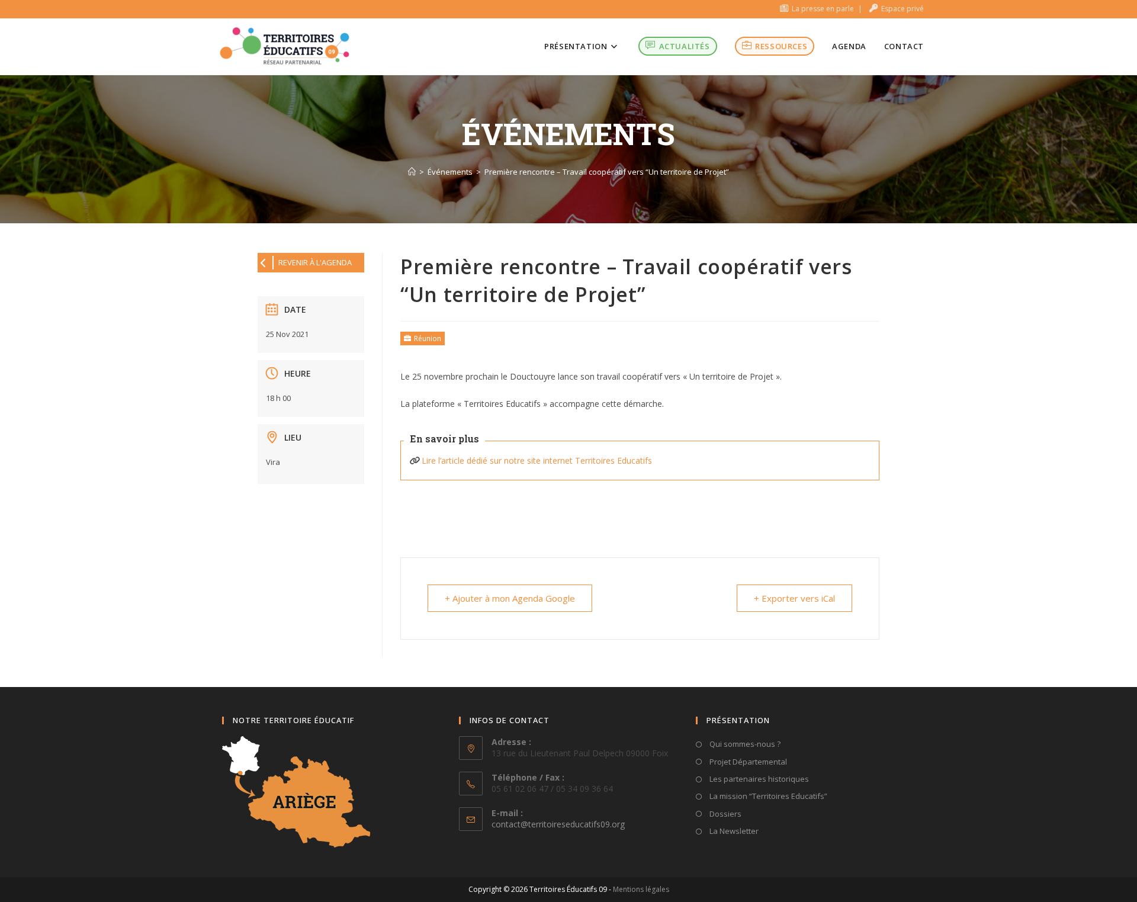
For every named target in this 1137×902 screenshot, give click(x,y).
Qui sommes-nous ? (744, 744)
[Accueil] (412, 171)
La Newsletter (733, 831)
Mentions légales (641, 889)
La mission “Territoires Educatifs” (767, 796)
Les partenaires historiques (758, 778)
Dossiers (724, 813)
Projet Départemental (747, 761)
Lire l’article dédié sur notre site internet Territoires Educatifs (537, 460)
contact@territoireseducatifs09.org (558, 824)
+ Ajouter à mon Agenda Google (510, 598)
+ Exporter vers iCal (794, 598)
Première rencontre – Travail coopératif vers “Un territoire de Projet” (606, 171)
